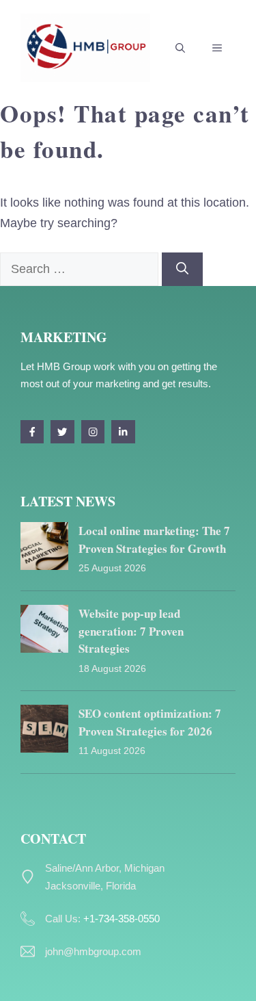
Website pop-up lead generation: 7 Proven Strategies (131, 631)
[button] (180, 47)
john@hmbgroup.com (93, 951)
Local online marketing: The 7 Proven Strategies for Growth (154, 539)
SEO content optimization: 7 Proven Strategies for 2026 (150, 722)
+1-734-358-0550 (121, 918)
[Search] (182, 269)
